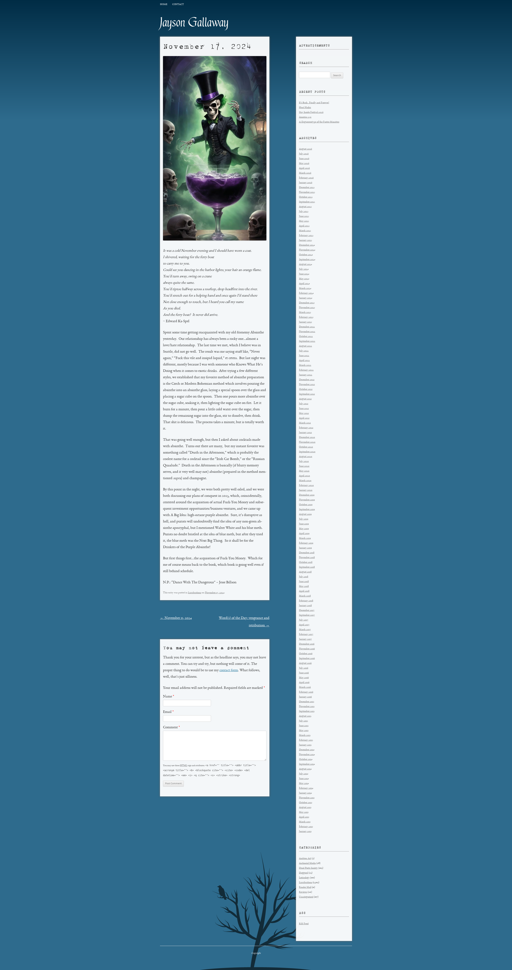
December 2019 (306, 495)
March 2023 (305, 312)
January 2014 (305, 793)
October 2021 (305, 389)
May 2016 (304, 677)
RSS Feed (304, 924)
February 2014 (306, 788)
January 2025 (305, 240)
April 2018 (304, 591)
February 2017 (306, 634)
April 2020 (304, 476)
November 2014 (307, 754)
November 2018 (307, 557)
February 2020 (306, 485)
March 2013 (305, 822)
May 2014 (304, 783)
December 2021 (306, 379)
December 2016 (306, 644)
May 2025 (304, 221)
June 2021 (304, 408)
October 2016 (305, 653)
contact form (228, 670)
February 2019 (306, 543)
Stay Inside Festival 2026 (311, 112)
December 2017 (306, 610)
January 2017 (305, 639)
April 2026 (304, 168)
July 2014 (303, 774)
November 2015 (307, 706)
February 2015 (306, 740)
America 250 (305, 117)
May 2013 (304, 812)
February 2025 (306, 235)
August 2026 (305, 149)
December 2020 (307, 437)
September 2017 (307, 615)
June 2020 (304, 466)
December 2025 (307, 187)
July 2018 (303, 577)
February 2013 (306, 826)
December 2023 (307, 303)
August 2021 (305, 399)
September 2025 (307, 202)
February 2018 (306, 601)
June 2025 (304, 216)
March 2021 (305, 423)
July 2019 (303, 519)
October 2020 (306, 447)
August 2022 (305, 346)
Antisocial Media (307, 863)
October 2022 (306, 336)
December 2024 (307, 245)
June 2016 (304, 673)
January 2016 (305, 697)
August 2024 (305, 264)
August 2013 (305, 807)
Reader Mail (305, 887)
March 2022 (305, 365)
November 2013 (307, 798)
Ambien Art (305, 858)
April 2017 (304, 625)
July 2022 (304, 351)
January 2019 (305, 548)
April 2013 (304, 817)
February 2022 (306, 370)
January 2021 (305, 432)
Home (163, 4)
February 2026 (306, 178)
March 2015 (305, 735)
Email (168, 712)
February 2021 (306, 428)
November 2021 (307, 384)
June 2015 (304, 725)
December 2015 (306, 701)
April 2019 (304, 533)
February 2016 (306, 692)
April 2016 (304, 682)
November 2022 (307, 331)
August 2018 (305, 572)
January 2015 (305, 745)
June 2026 (304, 158)
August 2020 (305, 456)
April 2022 (304, 360)
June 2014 (304, 778)
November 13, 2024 (176, 618)
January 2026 (305, 182)
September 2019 (307, 509)
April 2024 (304, 283)
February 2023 (306, 317)
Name (168, 696)
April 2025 (304, 226)
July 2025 (303, 211)
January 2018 (305, 605)
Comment (171, 727)
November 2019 (307, 500)
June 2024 (304, 274)
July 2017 (303, 620)
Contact (178, 4)
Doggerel (303, 873)
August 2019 (305, 514)
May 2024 (304, 279)
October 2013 (305, 802)
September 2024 (307, 259)
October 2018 (305, 562)
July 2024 (304, 269)
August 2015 (305, 716)
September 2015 (307, 711)
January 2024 (305, 298)
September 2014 (307, 764)
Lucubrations (194, 593)
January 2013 (305, 831)
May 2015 (304, 730)
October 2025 (306, 197)
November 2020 (307, 442)
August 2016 (305, 663)
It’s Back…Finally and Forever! (314, 103)
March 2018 (305, 596)
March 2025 (305, 230)
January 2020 (305, 490)
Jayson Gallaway (194, 22)
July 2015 (303, 721)
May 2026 (304, 163)
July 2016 (303, 668)
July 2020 (304, 461)
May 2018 (304, 586)
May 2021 (304, 413)
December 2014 (306, 750)
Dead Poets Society (308, 868)
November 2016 (307, 649)
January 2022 (305, 375)
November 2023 (307, 307)
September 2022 (307, 341)
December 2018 (306, 552)
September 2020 (307, 452)
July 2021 (303, 403)
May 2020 (304, 471)
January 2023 (305, 322)
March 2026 (305, 173)
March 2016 (305, 687)
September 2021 (307, 394)
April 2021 (304, 418)
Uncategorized (306, 897)
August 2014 (305, 769)
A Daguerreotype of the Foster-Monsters (319, 122)
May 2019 (304, 528)
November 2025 (307, 192)
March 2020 (305, 480)
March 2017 (305, 629)
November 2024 (307, 250)
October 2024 (306, 255)
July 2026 (304, 154)
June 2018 (304, 581)
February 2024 (306, 293)
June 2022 (304, 355)
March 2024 (305, 288)
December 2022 (307, 327)
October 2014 (305, 759)
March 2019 (305, 538)
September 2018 (307, 567)
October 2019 (305, 504)
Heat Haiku (305, 107)
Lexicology (304, 877)
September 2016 (307, 658)
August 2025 (305, 206)
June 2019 (304, 524)
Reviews (303, 892)
